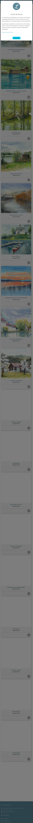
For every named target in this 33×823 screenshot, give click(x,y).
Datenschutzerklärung (7, 32)
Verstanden (16, 38)
